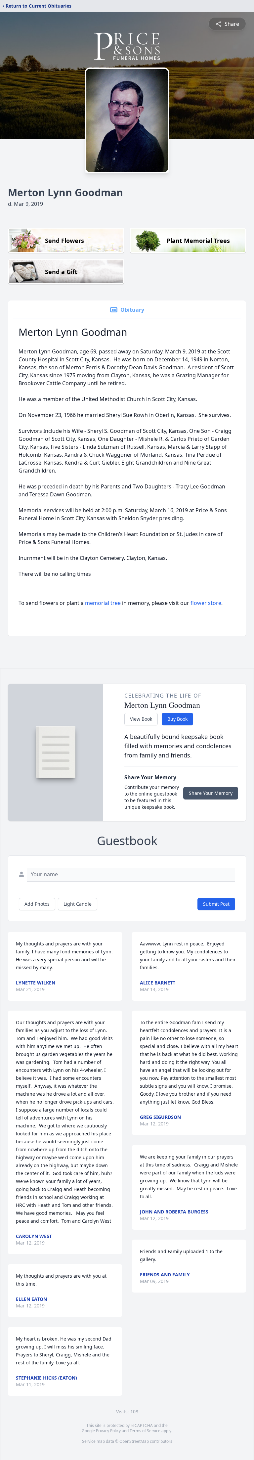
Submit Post (216, 904)
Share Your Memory (211, 793)
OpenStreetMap (134, 1441)
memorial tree (103, 603)
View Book (141, 719)
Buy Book (177, 719)
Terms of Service (145, 1431)
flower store (205, 603)
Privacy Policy (108, 1431)
